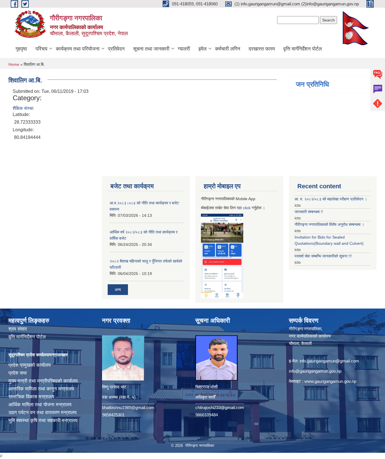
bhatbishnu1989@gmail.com (128, 407)
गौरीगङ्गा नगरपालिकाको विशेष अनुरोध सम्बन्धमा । (329, 224)
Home (13, 64)
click (247, 208)
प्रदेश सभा (17, 373)
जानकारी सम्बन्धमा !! (309, 211)
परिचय (41, 49)
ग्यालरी (184, 49)
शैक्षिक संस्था (23, 108)
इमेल (202, 49)
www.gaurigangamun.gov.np (330, 381)
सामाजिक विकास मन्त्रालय (31, 396)
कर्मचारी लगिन (227, 49)
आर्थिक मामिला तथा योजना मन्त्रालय (39, 404)
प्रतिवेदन (116, 49)
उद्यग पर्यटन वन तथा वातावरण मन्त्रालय (42, 412)
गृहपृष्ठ (21, 49)
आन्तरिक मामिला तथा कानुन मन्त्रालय (41, 389)
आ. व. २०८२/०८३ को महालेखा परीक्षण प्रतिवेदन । (331, 199)
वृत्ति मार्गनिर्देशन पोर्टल (302, 49)
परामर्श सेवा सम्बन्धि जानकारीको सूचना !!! (323, 256)
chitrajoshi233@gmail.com (219, 407)
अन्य (118, 289)
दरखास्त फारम (262, 49)
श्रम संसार (17, 329)
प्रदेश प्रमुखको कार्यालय (29, 365)
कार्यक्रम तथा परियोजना (77, 49)
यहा (240, 208)
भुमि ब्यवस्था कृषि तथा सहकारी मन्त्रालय (42, 420)
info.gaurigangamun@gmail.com (329, 361)
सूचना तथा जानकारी (151, 49)
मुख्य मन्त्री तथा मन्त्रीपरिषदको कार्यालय (43, 381)
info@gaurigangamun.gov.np (315, 371)
